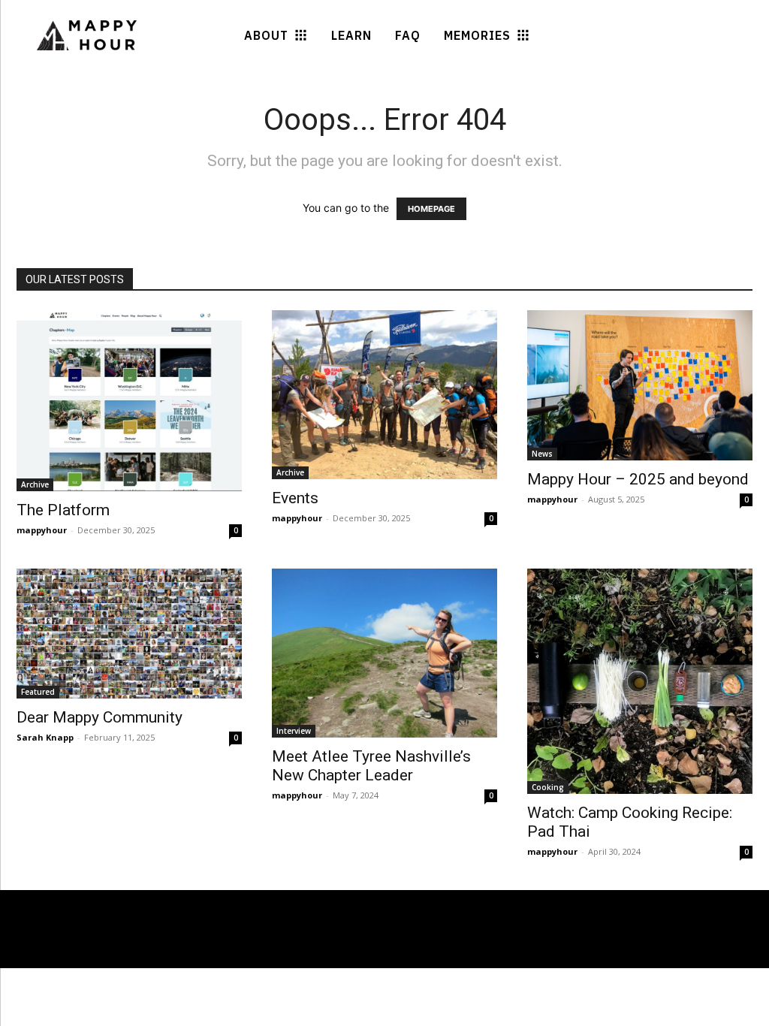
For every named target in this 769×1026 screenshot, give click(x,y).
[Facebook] (84, 953)
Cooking (548, 787)
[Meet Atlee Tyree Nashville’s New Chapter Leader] (384, 653)
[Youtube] (139, 953)
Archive (35, 484)
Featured (38, 692)
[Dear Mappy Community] (129, 634)
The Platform (63, 510)
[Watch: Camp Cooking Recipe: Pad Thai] (639, 681)
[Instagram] (112, 953)
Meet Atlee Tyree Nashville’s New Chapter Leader (371, 765)
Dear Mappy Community (99, 717)
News (542, 453)
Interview (293, 731)
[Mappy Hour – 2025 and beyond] (639, 385)
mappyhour (42, 530)
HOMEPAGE (431, 209)
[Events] (384, 394)
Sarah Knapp (45, 737)
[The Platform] (129, 400)
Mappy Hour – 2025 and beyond (638, 479)
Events (295, 498)
